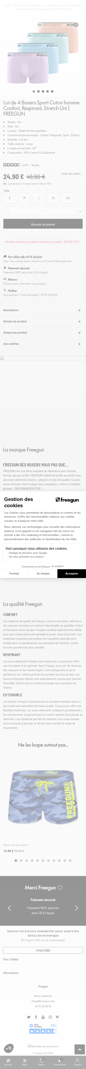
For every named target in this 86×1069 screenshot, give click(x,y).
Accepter (71, 573)
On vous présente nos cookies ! (26, 556)
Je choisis (43, 573)
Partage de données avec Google (28, 553)
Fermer (14, 573)
